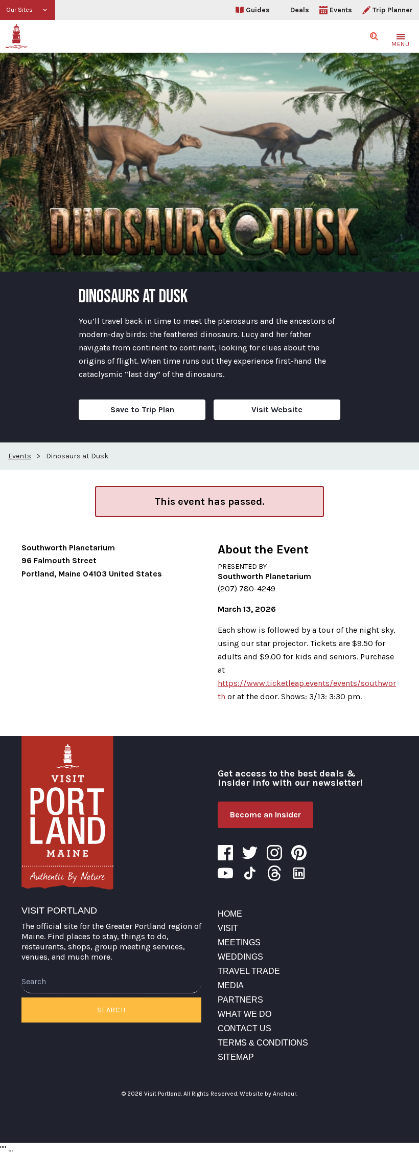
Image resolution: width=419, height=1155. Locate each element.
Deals (299, 10)
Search (111, 1010)
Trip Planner (393, 10)
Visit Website (276, 409)
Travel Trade (249, 971)
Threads (274, 873)
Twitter (250, 852)
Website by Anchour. (268, 1093)
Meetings (239, 942)
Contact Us (244, 1028)
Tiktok (250, 873)
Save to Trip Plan (142, 409)
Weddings (240, 956)
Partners (240, 999)
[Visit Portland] (16, 36)
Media (231, 985)
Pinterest (299, 852)
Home (230, 913)
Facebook (225, 852)
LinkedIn (299, 873)
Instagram (274, 852)
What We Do (244, 1014)
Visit (228, 928)
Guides (258, 10)
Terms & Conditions (263, 1042)
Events (341, 10)
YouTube (225, 873)
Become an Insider (265, 814)
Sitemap (236, 1057)
